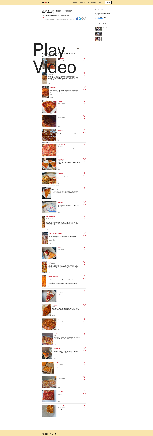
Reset (50, 186)
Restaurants (82, 2)
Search (100, 2)
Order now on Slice (81, 54)
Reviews (75, 2)
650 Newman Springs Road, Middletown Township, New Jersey (56, 15)
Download (108, 2)
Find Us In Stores (92, 2)
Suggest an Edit (100, 18)
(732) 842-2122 (100, 9)
